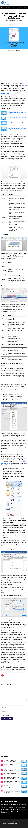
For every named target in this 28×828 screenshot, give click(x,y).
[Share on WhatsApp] (15, 24)
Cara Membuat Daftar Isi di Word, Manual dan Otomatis (11, 765)
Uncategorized (12, 11)
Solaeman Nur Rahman (11, 20)
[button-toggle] (25, 3)
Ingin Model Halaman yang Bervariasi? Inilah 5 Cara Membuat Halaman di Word (12, 791)
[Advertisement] (14, 68)
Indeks (7, 11)
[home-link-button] (2, 7)
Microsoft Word (5, 93)
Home (4, 11)
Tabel (13, 7)
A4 (24, 212)
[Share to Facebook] (10, 24)
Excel (25, 7)
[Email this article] (18, 24)
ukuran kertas (18, 187)
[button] (22, 2)
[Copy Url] (8, 24)
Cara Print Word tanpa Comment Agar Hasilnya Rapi (11, 786)
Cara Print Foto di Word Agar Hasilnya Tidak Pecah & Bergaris (11, 761)
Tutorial (19, 7)
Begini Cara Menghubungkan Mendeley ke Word (10, 769)
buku (23, 85)
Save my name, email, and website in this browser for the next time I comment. (14, 715)
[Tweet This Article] (13, 24)
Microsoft (7, 7)
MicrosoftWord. (5, 804)
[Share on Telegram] (20, 24)
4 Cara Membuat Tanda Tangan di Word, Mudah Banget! (12, 778)
